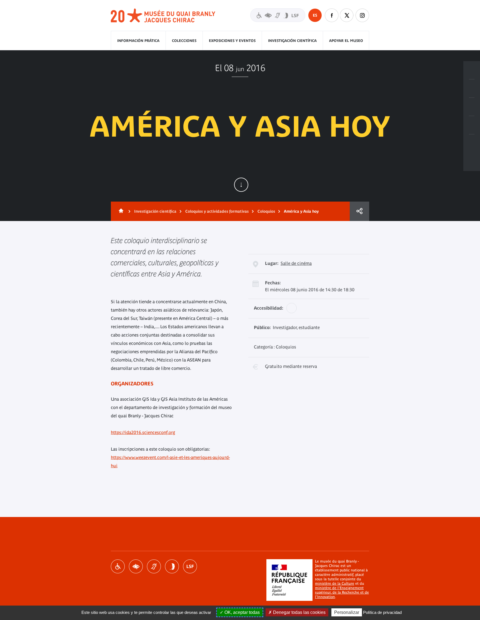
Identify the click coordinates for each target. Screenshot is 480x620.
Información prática (138, 41)
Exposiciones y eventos (232, 41)
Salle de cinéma (296, 263)
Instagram (362, 15)
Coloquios (266, 211)
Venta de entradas (471, 70)
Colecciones (184, 41)
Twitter (347, 15)
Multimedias (471, 125)
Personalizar (346, 612)
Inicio (120, 211)
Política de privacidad (382, 612)
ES (315, 15)
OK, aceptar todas (241, 612)
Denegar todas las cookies (299, 612)
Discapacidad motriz (118, 566)
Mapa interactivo (471, 143)
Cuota (359, 211)
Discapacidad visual (136, 566)
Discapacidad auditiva (154, 566)
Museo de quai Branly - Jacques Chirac (163, 15)
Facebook (332, 15)
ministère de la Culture (334, 583)
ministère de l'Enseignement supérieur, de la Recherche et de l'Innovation (342, 592)
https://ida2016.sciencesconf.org (143, 432)
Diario (471, 107)
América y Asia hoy (301, 211)
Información (471, 88)
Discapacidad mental (172, 566)
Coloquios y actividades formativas (217, 211)
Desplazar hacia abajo (241, 184)
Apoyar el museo (346, 41)
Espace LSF (190, 566)
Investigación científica (292, 41)
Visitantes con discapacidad (277, 15)
